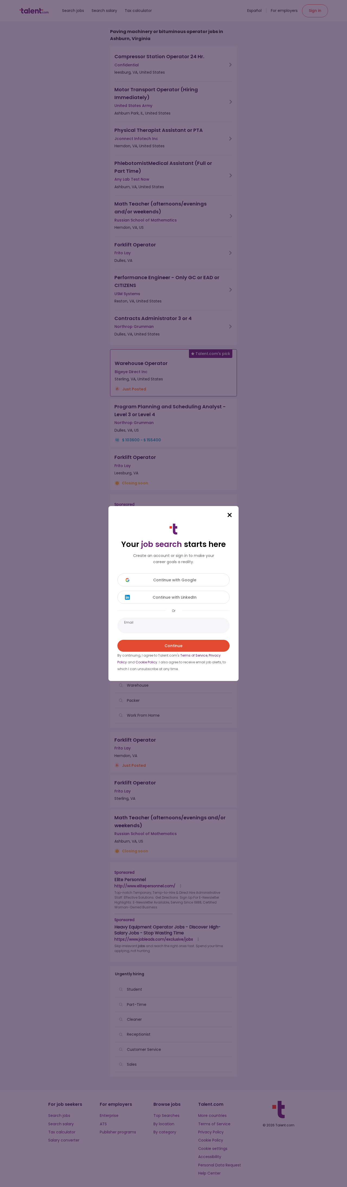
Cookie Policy (146, 662)
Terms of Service (193, 655)
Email (128, 622)
